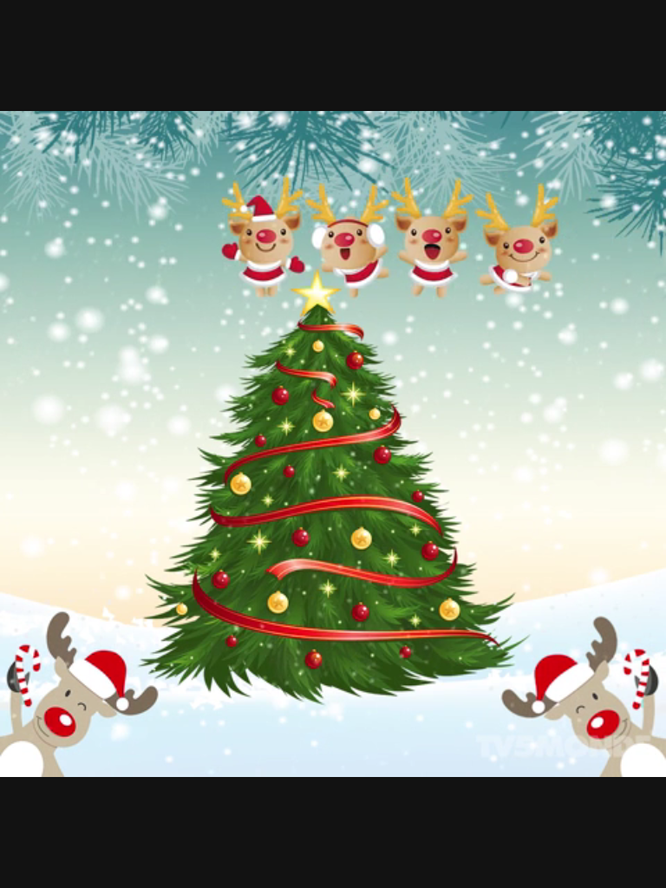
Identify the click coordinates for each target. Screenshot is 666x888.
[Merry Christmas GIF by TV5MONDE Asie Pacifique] (333, 444)
